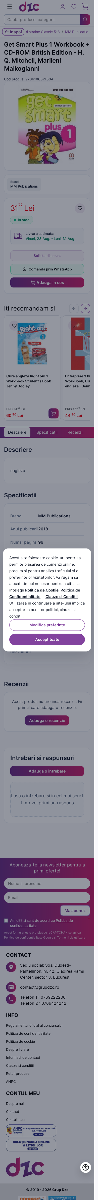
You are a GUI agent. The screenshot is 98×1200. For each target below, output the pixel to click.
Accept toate (47, 639)
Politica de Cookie (42, 590)
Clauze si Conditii (61, 596)
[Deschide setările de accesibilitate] (85, 1167)
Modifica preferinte (47, 625)
